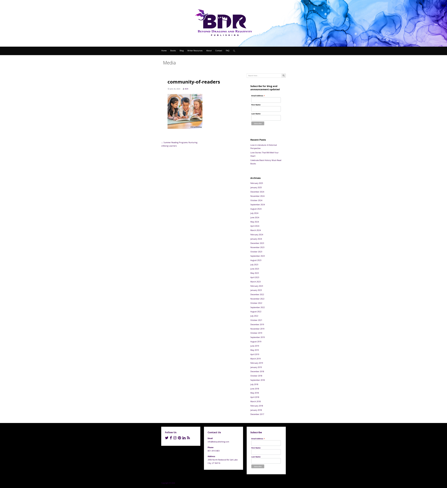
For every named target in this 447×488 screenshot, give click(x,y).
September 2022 (257, 307)
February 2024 (256, 234)
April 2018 (254, 397)
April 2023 (254, 277)
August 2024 (255, 209)
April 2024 (254, 226)
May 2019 (254, 350)
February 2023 (256, 286)
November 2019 (257, 329)
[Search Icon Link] (234, 51)
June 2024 (254, 217)
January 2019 (256, 367)
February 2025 (256, 183)
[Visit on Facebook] (171, 438)
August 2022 (255, 311)
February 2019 (256, 363)
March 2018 (255, 401)
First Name (256, 105)
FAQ (227, 50)
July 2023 (254, 264)
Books (173, 50)
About (209, 50)
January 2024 (256, 239)
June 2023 (254, 268)
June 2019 (254, 346)
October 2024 (256, 200)
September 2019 (257, 337)
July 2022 (254, 316)
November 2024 (257, 196)
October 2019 (256, 333)
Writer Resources (195, 50)
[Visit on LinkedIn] (184, 438)
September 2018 (257, 380)
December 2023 (257, 243)
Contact (218, 50)
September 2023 (257, 256)
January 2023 (256, 290)
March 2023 (255, 281)
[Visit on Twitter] (166, 438)
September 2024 (257, 204)
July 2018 (254, 384)
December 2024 (257, 192)
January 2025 (256, 187)
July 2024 (254, 213)
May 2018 (254, 393)
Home (164, 50)
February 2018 (256, 405)
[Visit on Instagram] (174, 438)
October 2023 (256, 251)
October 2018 (256, 375)
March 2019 (255, 358)
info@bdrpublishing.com (218, 441)
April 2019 (254, 354)
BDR (186, 89)
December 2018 (257, 371)
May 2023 (254, 273)
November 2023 (257, 247)
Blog (182, 50)
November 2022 (257, 298)
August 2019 (255, 341)
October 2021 (256, 320)
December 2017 (257, 414)
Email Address (258, 95)
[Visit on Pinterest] (179, 438)
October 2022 (256, 303)
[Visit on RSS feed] (188, 438)
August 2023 (255, 260)
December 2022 (257, 294)
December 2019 (257, 324)
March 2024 (255, 230)
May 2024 (254, 222)
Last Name (256, 114)
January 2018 (256, 410)
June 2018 (254, 388)
